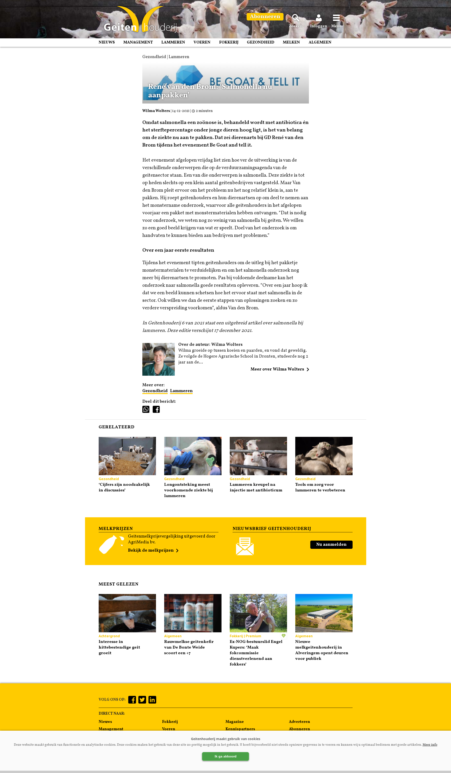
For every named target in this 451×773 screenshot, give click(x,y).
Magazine (235, 722)
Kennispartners (240, 729)
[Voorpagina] (138, 19)
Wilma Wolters (156, 111)
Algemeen (320, 42)
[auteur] (158, 375)
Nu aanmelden (331, 545)
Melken (291, 42)
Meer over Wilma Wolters (277, 369)
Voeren (202, 42)
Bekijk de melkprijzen (151, 551)
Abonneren (299, 729)
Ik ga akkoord (226, 756)
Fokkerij (228, 42)
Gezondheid (260, 42)
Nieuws (107, 42)
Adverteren (299, 722)
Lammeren (173, 42)
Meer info (430, 745)
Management (138, 42)
